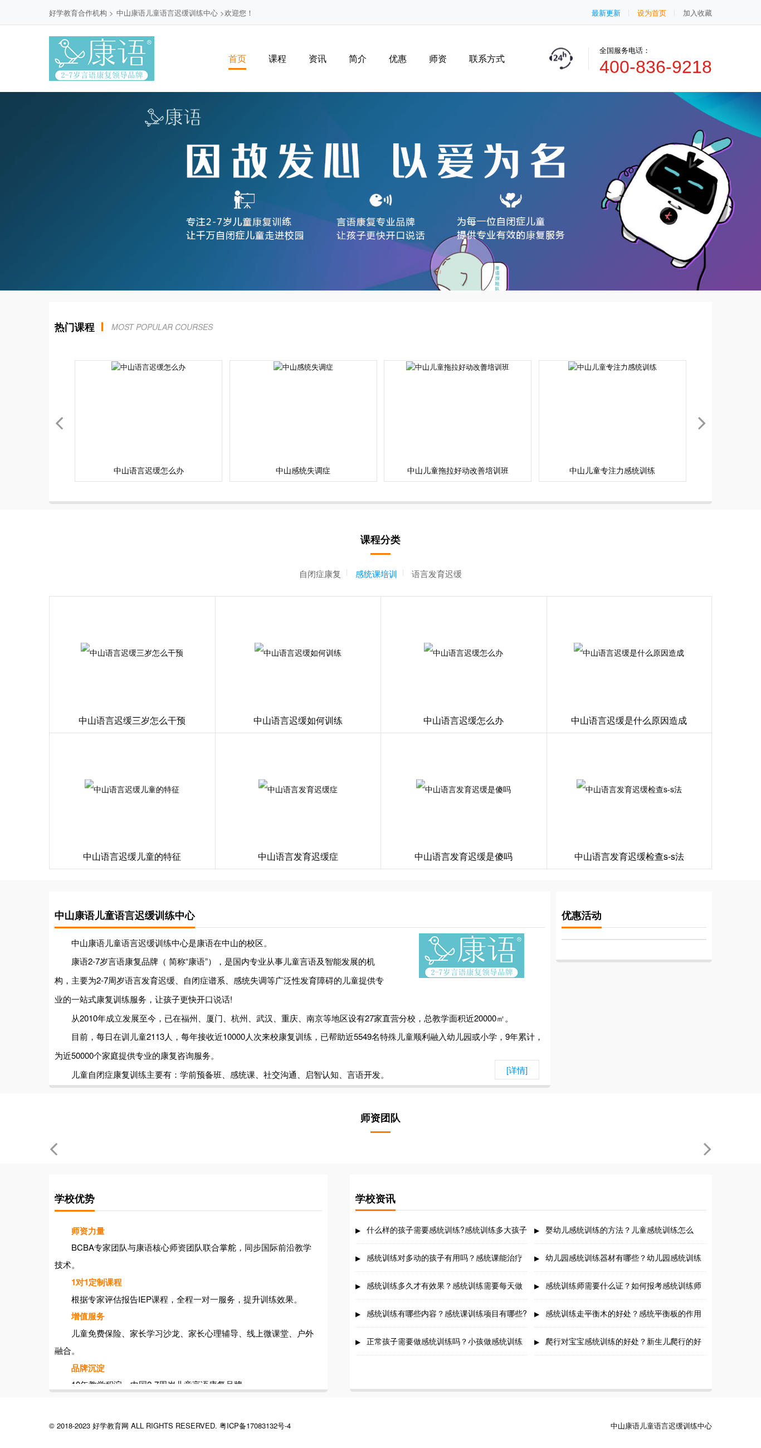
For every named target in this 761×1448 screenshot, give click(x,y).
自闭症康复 (320, 573)
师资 (438, 58)
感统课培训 (376, 573)
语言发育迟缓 (437, 573)
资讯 (317, 58)
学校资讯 (375, 1198)
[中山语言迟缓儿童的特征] (132, 789)
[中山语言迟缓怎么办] (464, 652)
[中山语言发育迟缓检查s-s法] (629, 789)
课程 (277, 58)
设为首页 (651, 12)
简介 (358, 58)
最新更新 (606, 12)
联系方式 (487, 58)
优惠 (398, 58)
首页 (237, 58)
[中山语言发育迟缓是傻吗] (464, 789)
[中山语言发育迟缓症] (298, 789)
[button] (702, 421)
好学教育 (63, 12)
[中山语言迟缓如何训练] (298, 652)
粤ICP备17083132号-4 (255, 1425)
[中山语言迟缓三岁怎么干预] (132, 652)
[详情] (517, 1070)
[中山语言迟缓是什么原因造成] (629, 652)
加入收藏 (697, 12)
